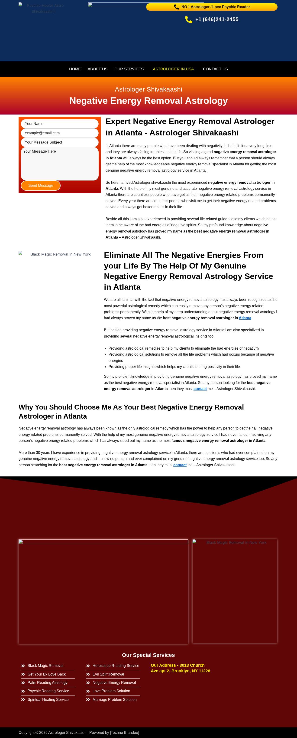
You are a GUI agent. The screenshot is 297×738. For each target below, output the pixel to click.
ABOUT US (97, 69)
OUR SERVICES (129, 69)
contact (200, 389)
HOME (75, 69)
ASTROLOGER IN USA (173, 69)
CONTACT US (215, 69)
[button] (130, 69)
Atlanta (245, 318)
